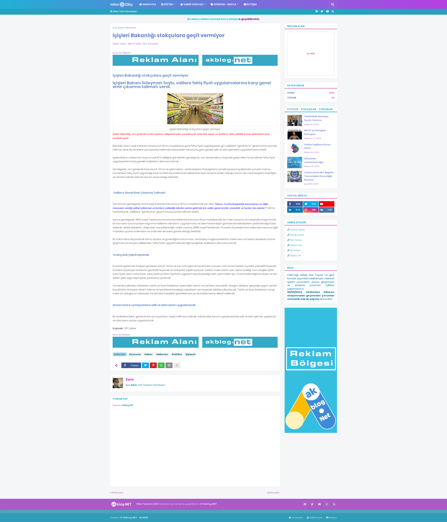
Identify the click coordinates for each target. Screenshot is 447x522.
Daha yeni (117, 492)
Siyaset (190, 354)
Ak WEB (311, 53)
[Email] (169, 365)
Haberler (162, 354)
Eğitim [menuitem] (168, 4)
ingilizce (36, 511)
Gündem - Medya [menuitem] (224, 4)
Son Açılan (308, 109)
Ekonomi (131, 27)
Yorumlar (326, 109)
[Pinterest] (153, 365)
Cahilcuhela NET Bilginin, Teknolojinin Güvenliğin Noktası (319, 176)
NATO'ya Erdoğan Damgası (315, 132)
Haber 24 (295, 255)
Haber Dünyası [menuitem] (193, 4)
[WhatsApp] (161, 365)
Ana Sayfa (118, 27)
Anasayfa (297, 517)
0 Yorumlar (152, 43)
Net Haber (296, 240)
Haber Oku (296, 245)
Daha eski (273, 492)
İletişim (332, 517)
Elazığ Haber (297, 235)
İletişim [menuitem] (251, 4)
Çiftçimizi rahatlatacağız (314, 160)
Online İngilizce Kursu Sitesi (317, 146)
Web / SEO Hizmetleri (124, 11)
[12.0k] (326, 204)
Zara (130, 379)
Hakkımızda (315, 517)
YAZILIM (310, 97)
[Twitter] (145, 365)
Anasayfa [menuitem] (149, 4)
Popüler (292, 109)
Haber (148, 354)
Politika (177, 354)
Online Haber (297, 229)
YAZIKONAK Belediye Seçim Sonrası (316, 118)
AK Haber (295, 250)
